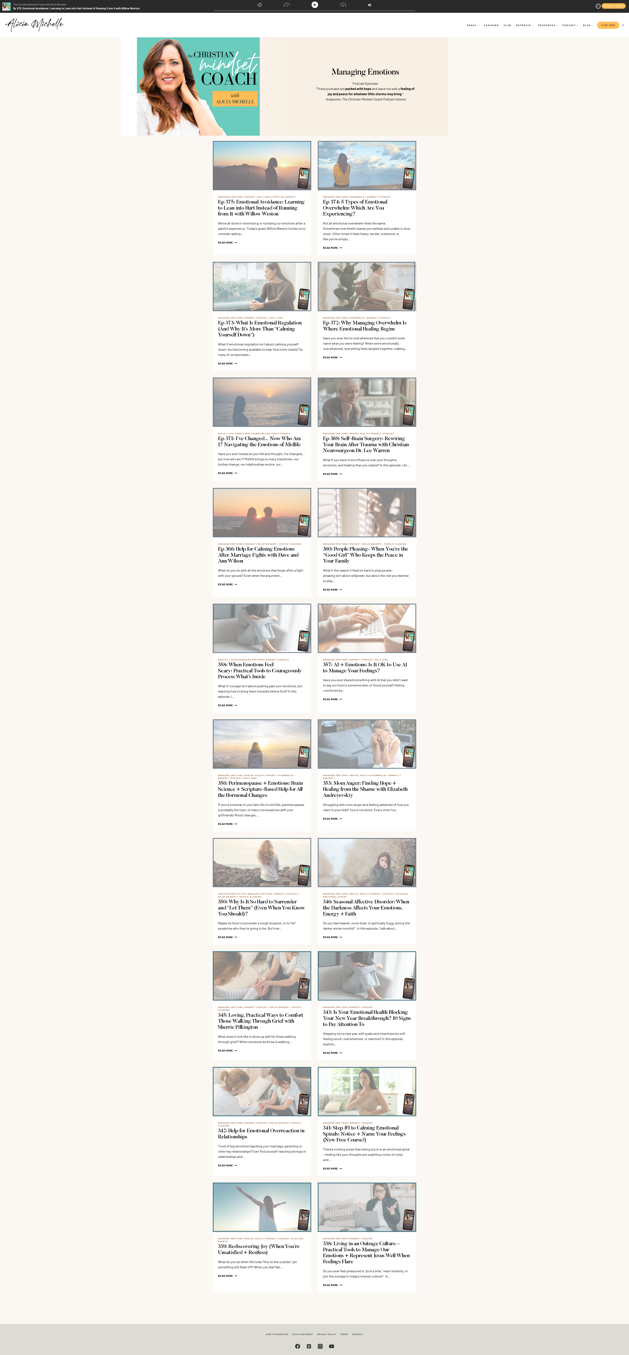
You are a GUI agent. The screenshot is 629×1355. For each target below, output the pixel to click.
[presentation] (262, 165)
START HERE (608, 25)
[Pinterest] (309, 1346)
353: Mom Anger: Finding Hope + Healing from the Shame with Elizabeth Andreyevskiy (365, 789)
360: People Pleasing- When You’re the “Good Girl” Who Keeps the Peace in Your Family (365, 555)
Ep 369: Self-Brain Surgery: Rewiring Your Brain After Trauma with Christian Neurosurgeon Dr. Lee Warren (366, 445)
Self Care (264, 197)
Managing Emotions (230, 197)
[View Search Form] (623, 25)
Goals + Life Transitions (234, 433)
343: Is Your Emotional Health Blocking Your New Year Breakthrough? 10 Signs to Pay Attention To (367, 1018)
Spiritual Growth (284, 197)
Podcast (250, 197)
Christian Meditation (232, 894)
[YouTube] (331, 1346)
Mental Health (359, 433)
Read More (227, 242)
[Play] (315, 5)
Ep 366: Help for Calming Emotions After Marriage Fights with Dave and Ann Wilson (258, 555)
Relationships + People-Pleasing (279, 544)
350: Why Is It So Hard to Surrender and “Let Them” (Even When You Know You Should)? (261, 908)
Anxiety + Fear (227, 660)
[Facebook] (298, 1346)
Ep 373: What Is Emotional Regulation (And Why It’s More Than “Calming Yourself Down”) (260, 329)
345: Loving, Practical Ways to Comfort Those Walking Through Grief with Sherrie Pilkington (260, 1021)
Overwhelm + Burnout (364, 197)
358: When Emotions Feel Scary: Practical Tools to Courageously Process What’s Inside (260, 671)
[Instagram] (320, 1346)
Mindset (250, 318)
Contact (357, 1334)
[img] (598, 6)
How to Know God (277, 1334)
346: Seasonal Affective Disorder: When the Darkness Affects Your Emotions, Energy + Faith (366, 908)
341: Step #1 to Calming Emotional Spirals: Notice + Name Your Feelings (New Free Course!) (364, 1134)
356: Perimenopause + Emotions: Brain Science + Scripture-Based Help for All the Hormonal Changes (260, 789)
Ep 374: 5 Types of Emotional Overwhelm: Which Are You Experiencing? (355, 208)
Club (507, 25)
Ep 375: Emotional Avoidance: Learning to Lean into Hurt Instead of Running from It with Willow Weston (261, 208)
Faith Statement (302, 1334)
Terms (344, 1334)
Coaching (491, 25)
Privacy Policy (326, 1334)
